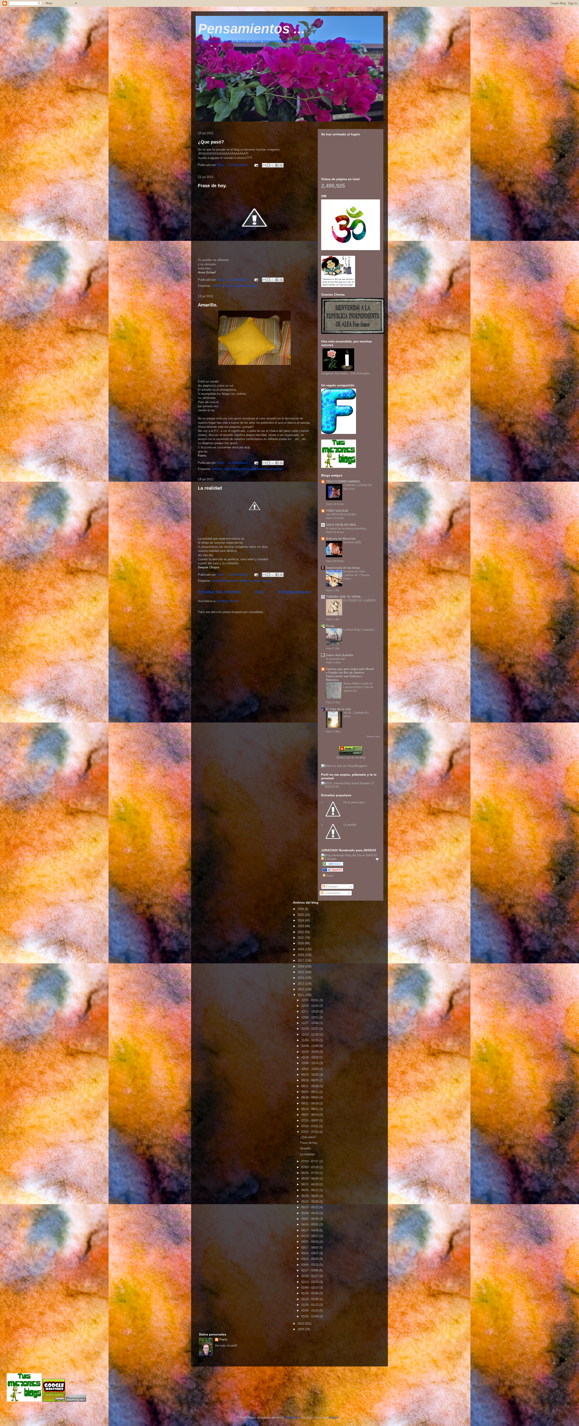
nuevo (245, 469)
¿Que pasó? (211, 141)
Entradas (331, 886)
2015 (301, 972)
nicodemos (292, 1417)
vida (269, 580)
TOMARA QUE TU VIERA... (344, 596)
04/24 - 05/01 (310, 1224)
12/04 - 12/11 (310, 1017)
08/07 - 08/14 (310, 1114)
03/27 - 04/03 (310, 1247)
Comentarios (332, 893)
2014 (301, 977)
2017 (301, 960)
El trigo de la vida (338, 709)
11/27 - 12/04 (310, 1023)
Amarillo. (208, 304)
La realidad (210, 488)
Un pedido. (350, 824)
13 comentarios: (239, 165)
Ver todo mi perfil (226, 1345)
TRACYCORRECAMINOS (343, 481)
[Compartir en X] (273, 165)
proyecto (259, 580)
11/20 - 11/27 (310, 1028)
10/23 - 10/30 (310, 1051)
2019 (301, 949)
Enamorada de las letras (343, 567)
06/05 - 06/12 (310, 1190)
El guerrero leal (335, 658)
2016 (301, 966)
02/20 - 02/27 (310, 1276)
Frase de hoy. (212, 185)
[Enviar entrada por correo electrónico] (256, 165)
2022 (301, 932)
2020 (301, 943)
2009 (301, 1329)
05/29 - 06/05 (310, 1196)
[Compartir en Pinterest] (281, 165)
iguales (239, 285)
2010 (301, 1323)
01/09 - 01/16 (310, 1310)
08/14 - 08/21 (310, 1109)
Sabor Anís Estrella (339, 655)
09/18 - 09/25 (310, 1080)
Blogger (333, 1417)
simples (251, 285)
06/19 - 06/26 (310, 1178)
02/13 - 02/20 (310, 1282)
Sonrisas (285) (352, 542)
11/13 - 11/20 (310, 1034)
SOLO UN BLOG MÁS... (342, 524)
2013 (301, 983)
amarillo (217, 469)
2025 (301, 914)
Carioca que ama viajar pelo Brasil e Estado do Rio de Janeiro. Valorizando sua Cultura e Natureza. (350, 674)
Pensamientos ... (251, 28)
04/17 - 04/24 (310, 1230)
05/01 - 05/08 (310, 1218)
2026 (301, 909)
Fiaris (223, 1339)
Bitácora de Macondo (341, 538)
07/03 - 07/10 (310, 1167)
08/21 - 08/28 (310, 1103)
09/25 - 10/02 (310, 1074)
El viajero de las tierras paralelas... (347, 528)
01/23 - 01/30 (310, 1299)
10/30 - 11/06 (310, 1046)
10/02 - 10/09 (310, 1069)
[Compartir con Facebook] (277, 165)
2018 (301, 955)
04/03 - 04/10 (310, 1241)
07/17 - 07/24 (310, 1132)
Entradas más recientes (219, 592)
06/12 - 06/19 (310, 1184)
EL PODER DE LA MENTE (359, 600)
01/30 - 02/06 (310, 1293)
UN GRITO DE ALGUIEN (341, 514)
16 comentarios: (239, 462)
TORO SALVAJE (337, 510)
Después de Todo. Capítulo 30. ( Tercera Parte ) (356, 575)
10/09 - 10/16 (310, 1063)
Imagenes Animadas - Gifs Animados (345, 373)
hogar (235, 469)
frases (229, 285)
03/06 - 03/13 (310, 1264)
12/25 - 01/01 (310, 1000)
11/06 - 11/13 (310, 1040)
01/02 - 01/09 (310, 1316)
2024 (301, 920)
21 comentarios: (239, 279)
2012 (301, 989)
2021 (301, 937)
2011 (301, 995)
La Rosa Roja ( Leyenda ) (359, 629)
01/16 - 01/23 (310, 1304)
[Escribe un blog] (268, 165)
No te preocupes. (354, 802)
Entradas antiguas (294, 592)
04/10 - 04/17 (310, 1236)
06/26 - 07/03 (310, 1173)
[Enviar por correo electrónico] (264, 165)
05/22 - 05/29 (310, 1201)
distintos (217, 285)
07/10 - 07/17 (310, 1161)
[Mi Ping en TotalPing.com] (76, 1400)
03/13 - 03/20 (310, 1259)
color (227, 469)
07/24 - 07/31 (310, 1126)
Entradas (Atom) (227, 601)
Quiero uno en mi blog (350, 757)
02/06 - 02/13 (310, 1287)
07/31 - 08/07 (310, 1120)
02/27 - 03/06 (310, 1270)
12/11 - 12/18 (310, 1011)
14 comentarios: (239, 574)
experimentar (220, 580)
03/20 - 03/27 (310, 1253)
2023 (301, 926)
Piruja (330, 626)
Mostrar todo (373, 736)
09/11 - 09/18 (310, 1086)
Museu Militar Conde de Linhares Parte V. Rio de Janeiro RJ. (358, 687)
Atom (329, 875)
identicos (246, 580)
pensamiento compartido (267, 469)
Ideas (234, 580)
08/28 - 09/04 (310, 1097)
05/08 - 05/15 (310, 1213)
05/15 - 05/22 (310, 1207)
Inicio (259, 592)
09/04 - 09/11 (310, 1091)
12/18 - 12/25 (310, 1005)
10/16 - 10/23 (310, 1057)
